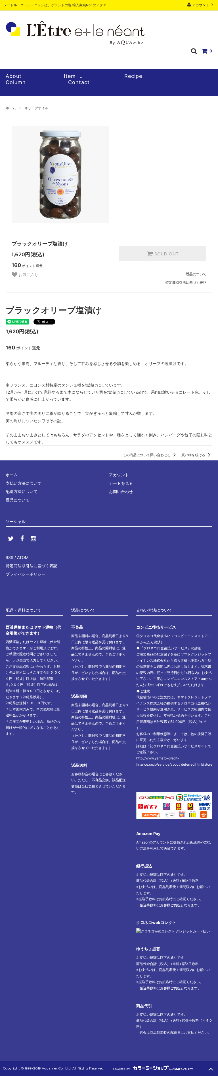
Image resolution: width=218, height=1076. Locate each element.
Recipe (133, 76)
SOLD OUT (166, 254)
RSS (9, 557)
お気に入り (27, 274)
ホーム (11, 108)
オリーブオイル (36, 108)
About (14, 76)
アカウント (200, 5)
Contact (79, 82)
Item (70, 76)
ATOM (22, 557)
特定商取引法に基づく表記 (185, 282)
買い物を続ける (193, 455)
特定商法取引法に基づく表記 (31, 565)
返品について (196, 274)
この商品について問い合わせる (147, 455)
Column (16, 82)
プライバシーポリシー (25, 574)
